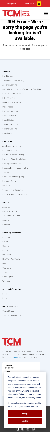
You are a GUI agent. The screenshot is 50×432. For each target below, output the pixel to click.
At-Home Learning (9, 85)
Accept (25, 413)
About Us (6, 202)
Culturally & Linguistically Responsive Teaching (21, 89)
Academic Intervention (11, 146)
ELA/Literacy (7, 76)
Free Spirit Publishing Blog (13, 177)
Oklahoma (6, 268)
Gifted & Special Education (13, 102)
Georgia (5, 246)
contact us (16, 357)
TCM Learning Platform (11, 315)
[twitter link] (33, 429)
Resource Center (9, 181)
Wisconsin (6, 281)
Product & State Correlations (14, 159)
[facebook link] (18, 429)
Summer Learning (9, 129)
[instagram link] (28, 429)
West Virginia (7, 277)
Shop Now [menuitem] (28, 4)
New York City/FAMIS (11, 259)
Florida (5, 250)
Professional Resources (12, 111)
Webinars (6, 186)
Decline (25, 421)
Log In (4, 294)
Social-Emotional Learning (13, 80)
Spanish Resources (10, 124)
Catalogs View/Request (12, 164)
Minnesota (6, 255)
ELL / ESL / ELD (8, 98)
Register (5, 298)
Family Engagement (10, 150)
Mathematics (7, 107)
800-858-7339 (9, 368)
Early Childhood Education (13, 94)
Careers (5, 220)
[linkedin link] (23, 429)
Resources (7, 141)
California (6, 242)
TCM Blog (6, 172)
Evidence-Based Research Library (16, 168)
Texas (4, 272)
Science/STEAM (9, 116)
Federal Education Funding (13, 155)
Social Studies (8, 120)
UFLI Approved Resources (13, 190)
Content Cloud (8, 311)
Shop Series (7, 133)
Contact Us (7, 225)
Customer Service (9, 211)
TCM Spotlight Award (11, 216)
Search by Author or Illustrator (14, 194)
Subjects (6, 71)
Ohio (4, 264)
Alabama (6, 237)
